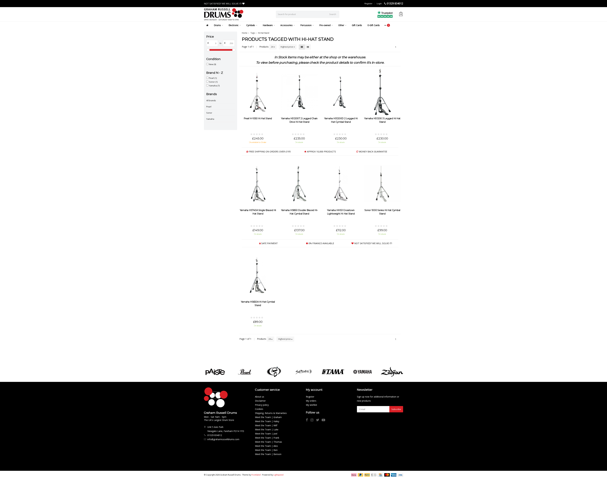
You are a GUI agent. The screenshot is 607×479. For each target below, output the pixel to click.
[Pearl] (244, 371)
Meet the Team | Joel (266, 433)
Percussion (306, 25)
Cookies (259, 408)
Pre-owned (325, 25)
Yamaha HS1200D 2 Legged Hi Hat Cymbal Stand (341, 120)
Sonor (213, 81)
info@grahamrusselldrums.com (223, 439)
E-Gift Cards (374, 25)
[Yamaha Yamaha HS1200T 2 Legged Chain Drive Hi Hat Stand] (299, 92)
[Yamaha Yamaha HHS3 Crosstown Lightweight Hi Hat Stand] (340, 183)
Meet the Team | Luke (266, 429)
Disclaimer (260, 400)
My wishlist (311, 404)
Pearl (213, 78)
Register (368, 3)
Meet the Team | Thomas (268, 441)
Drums (217, 25)
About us (259, 396)
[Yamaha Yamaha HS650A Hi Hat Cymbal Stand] (257, 275)
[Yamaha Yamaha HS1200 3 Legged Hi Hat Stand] (382, 92)
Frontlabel (256, 474)
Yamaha (214, 85)
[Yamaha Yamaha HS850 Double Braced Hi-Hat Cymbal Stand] (299, 183)
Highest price (287, 46)
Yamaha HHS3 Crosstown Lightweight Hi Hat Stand (341, 212)
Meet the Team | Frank (267, 437)
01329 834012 (395, 3)
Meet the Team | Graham (268, 417)
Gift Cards (357, 25)
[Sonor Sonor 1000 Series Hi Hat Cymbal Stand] (382, 183)
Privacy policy (262, 404)
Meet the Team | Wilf (266, 425)
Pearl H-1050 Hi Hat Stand (258, 118)
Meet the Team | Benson (268, 454)
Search (332, 14)
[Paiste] (215, 371)
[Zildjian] (392, 371)
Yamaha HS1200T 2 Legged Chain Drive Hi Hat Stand (299, 120)
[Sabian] (303, 371)
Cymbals (250, 25)
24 (272, 46)
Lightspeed (278, 474)
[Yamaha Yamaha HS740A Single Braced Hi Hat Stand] (257, 183)
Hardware (268, 25)
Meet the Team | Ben (266, 450)
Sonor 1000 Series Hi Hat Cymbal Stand (382, 212)
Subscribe (396, 409)
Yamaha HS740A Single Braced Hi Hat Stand (258, 212)
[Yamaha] (362, 371)
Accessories (286, 25)
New (212, 64)
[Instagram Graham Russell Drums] (313, 420)
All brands (211, 100)
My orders (311, 400)
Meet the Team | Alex (266, 445)
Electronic (234, 25)
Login (379, 3)
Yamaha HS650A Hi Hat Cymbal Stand (258, 303)
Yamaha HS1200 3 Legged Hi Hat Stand (382, 120)
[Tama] (333, 371)
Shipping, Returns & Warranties (271, 413)
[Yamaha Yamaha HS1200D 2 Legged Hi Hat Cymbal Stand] (340, 92)
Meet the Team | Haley (267, 421)
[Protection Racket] (274, 371)
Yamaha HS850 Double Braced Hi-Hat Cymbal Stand (299, 212)
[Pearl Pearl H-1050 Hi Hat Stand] (257, 92)
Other (341, 25)
